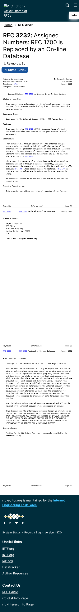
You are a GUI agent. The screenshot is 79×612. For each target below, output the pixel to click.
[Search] (67, 4)
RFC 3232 (7, 211)
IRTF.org (8, 555)
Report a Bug (32, 532)
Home (8, 25)
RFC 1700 (29, 94)
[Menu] (75, 5)
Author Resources (15, 573)
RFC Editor (10, 592)
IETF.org (8, 549)
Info (74, 15)
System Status (11, 532)
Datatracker (11, 567)
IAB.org (7, 561)
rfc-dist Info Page (15, 598)
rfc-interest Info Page (18, 604)
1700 (15, 84)
